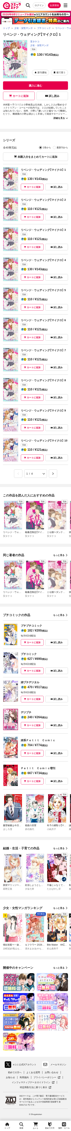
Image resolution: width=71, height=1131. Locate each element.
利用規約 (24, 1077)
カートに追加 (21, 95)
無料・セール (64, 1128)
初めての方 (50, 1128)
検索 (21, 1128)
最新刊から (62, 147)
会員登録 (54, 5)
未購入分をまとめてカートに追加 (37, 156)
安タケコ (34, 41)
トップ (7, 1128)
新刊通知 (42, 72)
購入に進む (35, 85)
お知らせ (10, 1077)
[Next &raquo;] (53, 473)
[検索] (28, 5)
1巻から (47, 147)
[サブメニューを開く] (65, 5)
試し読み (54, 95)
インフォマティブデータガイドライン (31, 1082)
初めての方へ (15, 1072)
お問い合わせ (51, 1072)
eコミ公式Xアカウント (21, 1065)
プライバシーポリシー (47, 1077)
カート (35, 1128)
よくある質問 (33, 1072)
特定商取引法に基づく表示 (35, 1087)
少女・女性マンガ (39, 45)
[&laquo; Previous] (18, 473)
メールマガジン (58, 1064)
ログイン (39, 5)
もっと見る (59, 555)
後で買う (61, 72)
